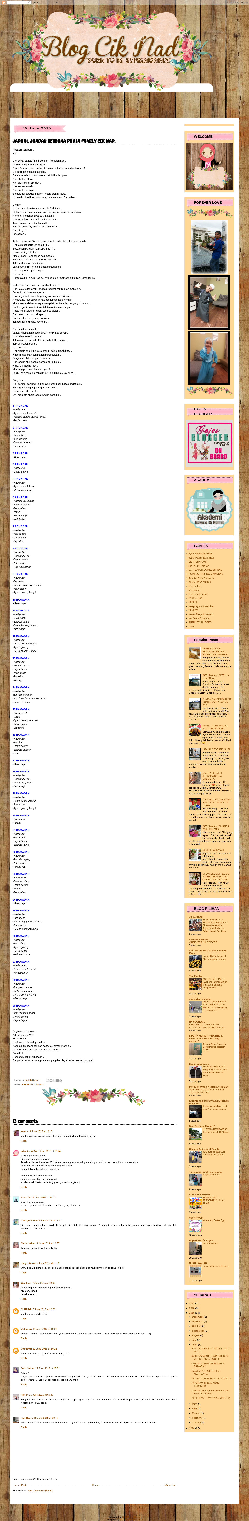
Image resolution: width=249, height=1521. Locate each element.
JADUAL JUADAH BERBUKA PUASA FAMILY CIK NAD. (210, 1392)
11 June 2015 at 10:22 (45, 1348)
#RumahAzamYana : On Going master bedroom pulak (214, 1047)
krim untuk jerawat (198, 594)
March (196, 1413)
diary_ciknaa (28, 1263)
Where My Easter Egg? (214, 1220)
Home (95, 1485)
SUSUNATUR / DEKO (200, 622)
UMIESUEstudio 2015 (131, 1519)
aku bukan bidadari (200, 999)
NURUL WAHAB (198, 1263)
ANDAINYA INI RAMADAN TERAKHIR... (205, 1384)
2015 (192, 1312)
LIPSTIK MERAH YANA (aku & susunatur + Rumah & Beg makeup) (206, 1038)
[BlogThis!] (51, 1080)
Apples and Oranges (201, 1240)
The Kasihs (195, 976)
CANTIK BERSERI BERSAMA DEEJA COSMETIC (212, 776)
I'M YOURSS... (197, 1021)
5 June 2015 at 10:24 (49, 1151)
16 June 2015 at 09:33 (41, 1394)
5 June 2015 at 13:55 (47, 1243)
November (198, 1321)
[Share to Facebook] (57, 1080)
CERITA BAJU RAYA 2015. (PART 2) (210, 1398)
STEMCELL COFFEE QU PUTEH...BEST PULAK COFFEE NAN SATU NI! (215, 876)
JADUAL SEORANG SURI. (216, 749)
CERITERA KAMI (198, 561)
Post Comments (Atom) (40, 1490)
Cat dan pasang (210, 1243)
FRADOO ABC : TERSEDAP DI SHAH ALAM (213, 1200)
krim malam (195, 586)
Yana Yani (26, 1197)
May (194, 1403)
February (197, 1417)
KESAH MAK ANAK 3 (33, 1085)
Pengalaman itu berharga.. (216, 1266)
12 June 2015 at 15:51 (47, 1368)
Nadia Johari (28, 1243)
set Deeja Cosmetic (199, 618)
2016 (192, 1308)
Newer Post (20, 1485)
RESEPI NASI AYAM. (213, 850)
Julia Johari (27, 1368)
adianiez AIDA (29, 1151)
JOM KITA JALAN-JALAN (202, 578)
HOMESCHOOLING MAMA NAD (206, 573)
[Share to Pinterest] (60, 1080)
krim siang (194, 590)
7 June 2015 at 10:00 (43, 1282)
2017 (192, 1303)
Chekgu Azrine (29, 1220)
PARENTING (195, 598)
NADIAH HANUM (131, 1517)
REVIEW (193, 610)
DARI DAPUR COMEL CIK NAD (205, 569)
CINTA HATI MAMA (199, 566)
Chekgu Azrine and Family (204, 1149)
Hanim (24, 1394)
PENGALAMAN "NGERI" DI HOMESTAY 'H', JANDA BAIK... (217, 702)
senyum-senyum (198, 939)
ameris (24, 1131)
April (195, 1408)
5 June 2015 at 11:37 (44, 1197)
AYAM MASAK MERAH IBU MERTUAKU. (205, 1372)
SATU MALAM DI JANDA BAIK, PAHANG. (215, 827)
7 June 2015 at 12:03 (44, 1309)
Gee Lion (26, 1282)
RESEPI (193, 602)
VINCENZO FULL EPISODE (203, 942)
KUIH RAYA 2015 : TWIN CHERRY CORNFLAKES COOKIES (209, 1357)
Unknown (26, 1329)
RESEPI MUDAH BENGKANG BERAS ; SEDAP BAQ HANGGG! (215, 651)
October (196, 1326)
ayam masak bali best (200, 553)
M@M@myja (196, 1217)
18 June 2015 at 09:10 (46, 1418)
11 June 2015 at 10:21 (45, 1329)
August (196, 1335)
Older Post (170, 1485)
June (195, 1344)
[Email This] (47, 1080)
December (198, 1316)
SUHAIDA (26, 1309)
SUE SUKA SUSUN (199, 1194)
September (198, 1330)
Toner (192, 626)
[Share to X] (54, 1080)
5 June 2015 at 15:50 (48, 1263)
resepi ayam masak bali (201, 606)
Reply (24, 1140)
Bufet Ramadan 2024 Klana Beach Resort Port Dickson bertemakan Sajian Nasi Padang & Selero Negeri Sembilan (215, 925)
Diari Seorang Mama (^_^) (204, 1126)
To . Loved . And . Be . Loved (205, 1172)
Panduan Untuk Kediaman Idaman (208, 1086)
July (194, 1339)
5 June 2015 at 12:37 (50, 1220)
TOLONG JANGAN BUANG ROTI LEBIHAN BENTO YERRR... (217, 802)
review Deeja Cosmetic (201, 614)
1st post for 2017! (211, 1174)
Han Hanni (27, 1418)
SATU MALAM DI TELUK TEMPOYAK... (215, 677)
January (196, 1422)
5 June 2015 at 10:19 (40, 1131)
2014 (192, 1428)
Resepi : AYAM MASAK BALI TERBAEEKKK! (214, 727)
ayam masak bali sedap (201, 557)
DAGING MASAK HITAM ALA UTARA (211, 1378)
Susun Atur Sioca (199, 1064)
